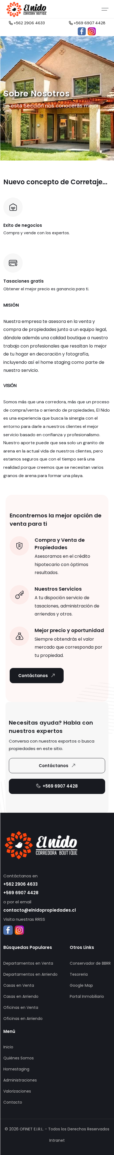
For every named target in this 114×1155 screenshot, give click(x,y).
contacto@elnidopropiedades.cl (39, 910)
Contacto (12, 1102)
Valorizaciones (17, 1091)
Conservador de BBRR (90, 963)
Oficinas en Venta (20, 1007)
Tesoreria (79, 974)
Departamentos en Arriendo (30, 974)
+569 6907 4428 (89, 22)
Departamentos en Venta (28, 963)
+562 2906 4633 (29, 22)
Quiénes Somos (18, 1058)
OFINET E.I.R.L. (32, 1129)
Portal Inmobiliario (87, 996)
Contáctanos (33, 675)
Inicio (8, 1047)
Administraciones (20, 1080)
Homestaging (16, 1069)
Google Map (81, 985)
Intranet (57, 1140)
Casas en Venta (18, 985)
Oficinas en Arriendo (23, 1018)
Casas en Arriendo (20, 996)
